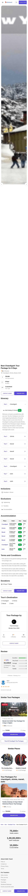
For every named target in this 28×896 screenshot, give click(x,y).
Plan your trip (4, 877)
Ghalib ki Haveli (21, 768)
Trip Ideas (3, 882)
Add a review (4, 875)
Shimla (11, 373)
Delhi (19, 373)
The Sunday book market (7, 768)
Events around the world (7, 886)
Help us (3, 861)
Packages (3, 879)
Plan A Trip (23, 2)
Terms (2, 868)
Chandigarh (6, 373)
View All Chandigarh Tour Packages (14, 741)
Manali (16, 373)
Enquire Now (14, 734)
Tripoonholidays (14, 625)
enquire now (21, 891)
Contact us (3, 864)
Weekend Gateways (6, 884)
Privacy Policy (4, 866)
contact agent (7, 891)
